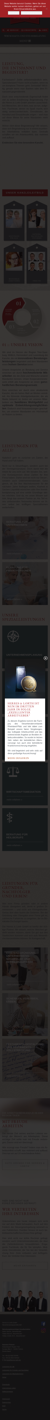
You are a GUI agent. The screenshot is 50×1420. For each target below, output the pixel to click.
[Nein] (46, 8)
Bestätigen (13, 13)
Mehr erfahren (18, 758)
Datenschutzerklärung (31, 13)
